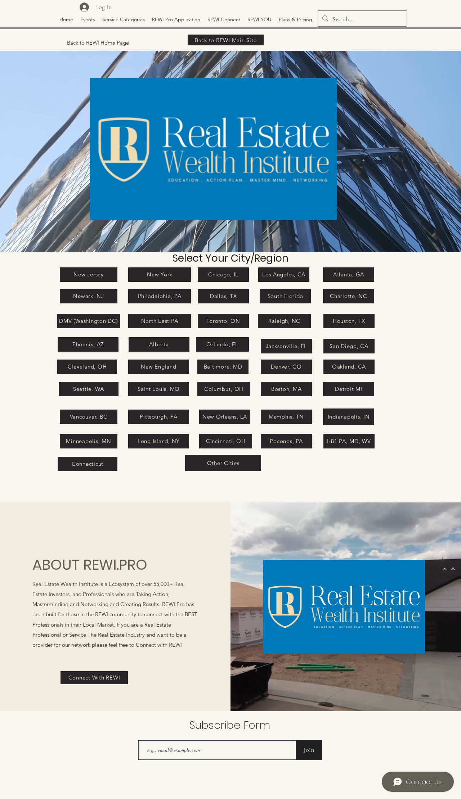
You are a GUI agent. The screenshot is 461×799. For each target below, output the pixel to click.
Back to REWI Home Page (98, 42)
